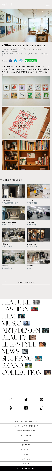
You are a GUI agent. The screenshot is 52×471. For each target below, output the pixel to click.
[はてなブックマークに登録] (20, 62)
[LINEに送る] (31, 62)
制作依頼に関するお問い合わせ (26, 431)
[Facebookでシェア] (10, 62)
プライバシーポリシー (26, 449)
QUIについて (26, 440)
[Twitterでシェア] (15, 62)
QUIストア (26, 464)
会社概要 (26, 454)
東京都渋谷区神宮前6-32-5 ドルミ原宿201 (26, 49)
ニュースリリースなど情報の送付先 (26, 421)
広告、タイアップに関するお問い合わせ (26, 426)
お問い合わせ (26, 459)
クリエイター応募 (26, 435)
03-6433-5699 (11, 51)
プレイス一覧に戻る (26, 282)
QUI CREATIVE (26, 445)
